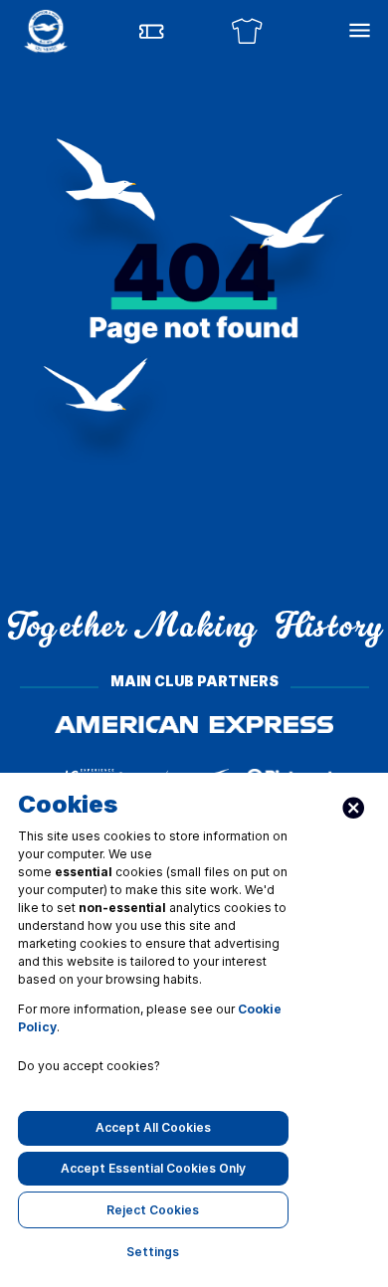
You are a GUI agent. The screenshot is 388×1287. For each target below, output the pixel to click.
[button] (46, 31)
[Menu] (359, 30)
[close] (353, 808)
